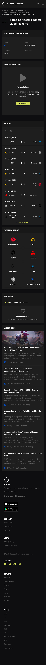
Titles (6, 610)
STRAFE (7, 484)
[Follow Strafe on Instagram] (18, 564)
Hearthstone (8, 648)
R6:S (5, 629)
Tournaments (9, 581)
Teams (6, 585)
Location (7, 51)
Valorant (7, 625)
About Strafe (8, 523)
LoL (5, 618)
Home (4, 10)
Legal (6, 538)
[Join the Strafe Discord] (5, 564)
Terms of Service (10, 546)
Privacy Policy (9, 542)
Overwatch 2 (9, 644)
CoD (5, 633)
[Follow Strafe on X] (9, 564)
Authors (7, 597)
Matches (7, 578)
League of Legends (16, 10)
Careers (7, 530)
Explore (7, 574)
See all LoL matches (23, 223)
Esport (6, 42)
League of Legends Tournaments (15, 12)
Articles (7, 600)
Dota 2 (6, 621)
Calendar (23, 103)
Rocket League (9, 636)
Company (8, 519)
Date (26, 42)
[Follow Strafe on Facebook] (13, 564)
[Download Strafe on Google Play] (23, 509)
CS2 (5, 614)
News (6, 593)
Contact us (8, 527)
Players (6, 589)
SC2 (5, 640)
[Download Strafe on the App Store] (23, 504)
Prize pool (28, 51)
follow (7, 561)
